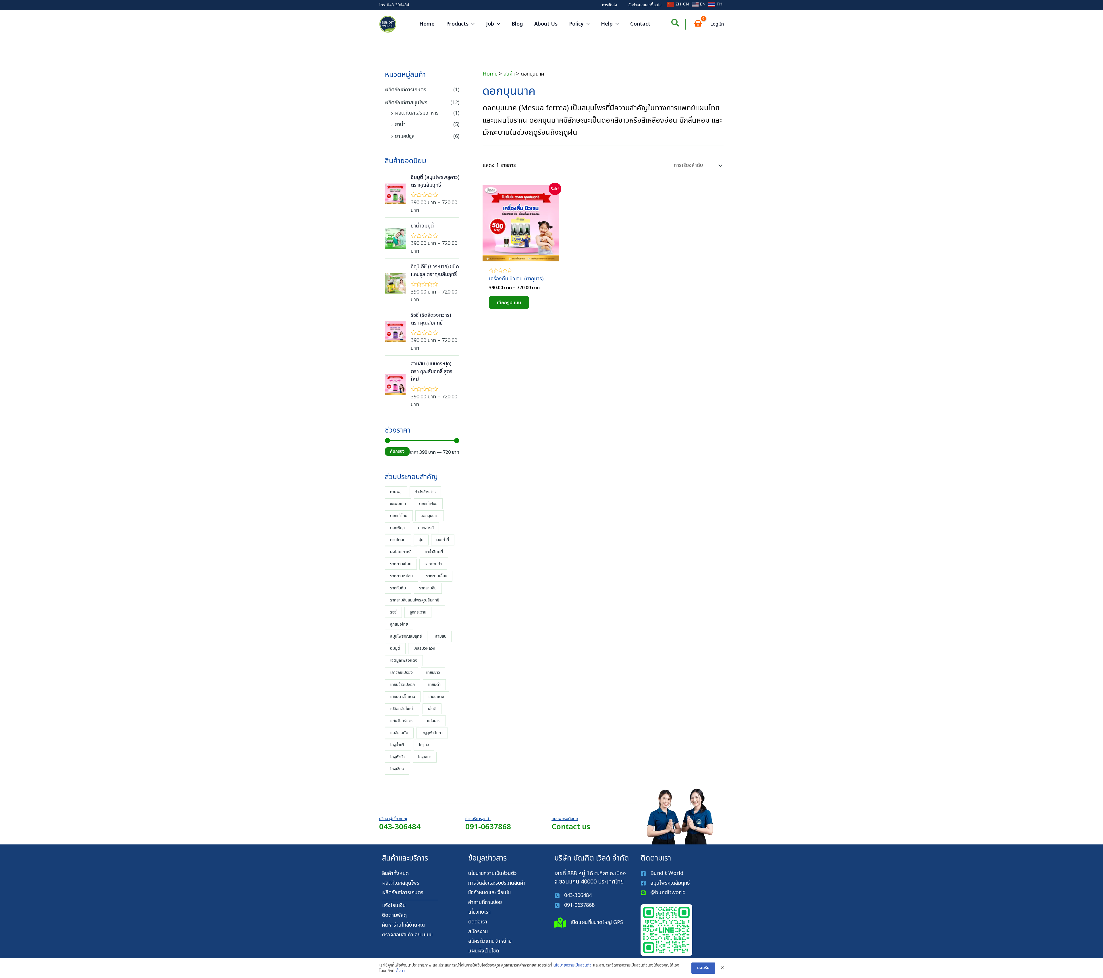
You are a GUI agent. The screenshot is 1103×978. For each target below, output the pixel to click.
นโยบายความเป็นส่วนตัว (572, 965)
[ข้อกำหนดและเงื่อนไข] (489, 893)
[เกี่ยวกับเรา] (479, 912)
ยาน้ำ (400, 124)
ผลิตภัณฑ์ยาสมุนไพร (406, 103)
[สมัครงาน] (478, 932)
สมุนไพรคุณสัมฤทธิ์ (406, 636)
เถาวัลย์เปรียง (401, 673)
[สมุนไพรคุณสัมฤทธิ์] (666, 883)
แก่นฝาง (434, 721)
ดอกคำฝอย (428, 504)
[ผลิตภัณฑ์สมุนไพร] (400, 883)
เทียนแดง (436, 697)
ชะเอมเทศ (398, 504)
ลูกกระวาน (418, 612)
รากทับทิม (398, 588)
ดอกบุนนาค (430, 516)
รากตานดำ (433, 564)
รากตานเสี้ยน (436, 576)
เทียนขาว (433, 673)
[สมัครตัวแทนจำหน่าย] (490, 941)
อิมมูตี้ (395, 648)
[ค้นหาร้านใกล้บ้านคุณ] (403, 925)
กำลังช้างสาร (425, 492)
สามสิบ (440, 636)
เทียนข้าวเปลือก (402, 685)
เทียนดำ (434, 685)
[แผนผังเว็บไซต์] (483, 951)
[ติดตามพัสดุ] (394, 915)
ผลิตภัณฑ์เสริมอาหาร (417, 113)
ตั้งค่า (400, 971)
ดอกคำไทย (398, 516)
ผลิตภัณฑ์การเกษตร (405, 90)
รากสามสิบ (428, 588)
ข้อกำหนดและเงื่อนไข (645, 5)
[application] (471, 24)
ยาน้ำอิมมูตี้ (434, 552)
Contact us (571, 827)
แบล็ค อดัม (399, 733)
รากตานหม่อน (401, 576)
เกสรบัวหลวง (424, 648)
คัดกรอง (397, 451)
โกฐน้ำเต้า (398, 745)
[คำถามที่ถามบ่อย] (485, 902)
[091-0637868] (574, 905)
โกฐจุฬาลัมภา (432, 733)
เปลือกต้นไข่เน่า (402, 709)
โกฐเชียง (397, 769)
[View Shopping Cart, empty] (698, 24)
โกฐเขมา (424, 757)
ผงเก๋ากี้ (442, 540)
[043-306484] (573, 896)
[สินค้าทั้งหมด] (395, 873)
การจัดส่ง (609, 5)
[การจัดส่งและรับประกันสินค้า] (496, 883)
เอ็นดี (432, 709)
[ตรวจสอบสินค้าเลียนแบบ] (407, 935)
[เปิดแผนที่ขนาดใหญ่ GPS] (588, 923)
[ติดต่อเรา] (477, 922)
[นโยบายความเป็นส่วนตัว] (492, 873)
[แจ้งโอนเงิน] (394, 906)
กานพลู (396, 492)
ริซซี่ (393, 612)
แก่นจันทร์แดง (402, 721)
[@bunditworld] (663, 893)
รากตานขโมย (400, 564)
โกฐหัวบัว (397, 757)
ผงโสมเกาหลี (401, 552)
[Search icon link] (675, 24)
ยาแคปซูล (404, 136)
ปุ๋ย (421, 540)
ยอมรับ (703, 968)
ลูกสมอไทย (399, 624)
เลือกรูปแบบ (509, 302)
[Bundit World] (662, 873)
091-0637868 (488, 827)
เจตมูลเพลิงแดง (403, 660)
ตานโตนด (398, 540)
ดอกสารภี (426, 528)
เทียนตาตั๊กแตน (402, 697)
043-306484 (398, 5)
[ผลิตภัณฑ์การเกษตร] (402, 893)
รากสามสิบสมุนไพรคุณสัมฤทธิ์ (414, 600)
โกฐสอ (424, 745)
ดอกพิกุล (397, 528)
